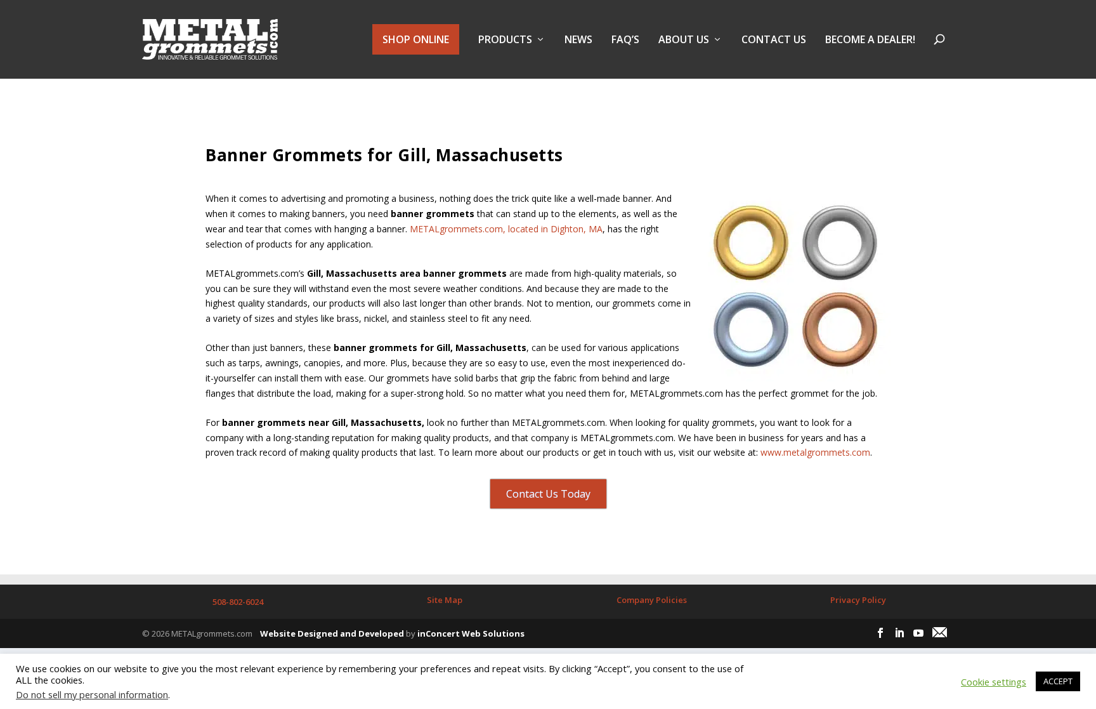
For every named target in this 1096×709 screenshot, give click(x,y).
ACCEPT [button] (1058, 681)
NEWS (578, 40)
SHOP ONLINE (415, 39)
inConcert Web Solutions (471, 633)
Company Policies (651, 600)
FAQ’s (625, 40)
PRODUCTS (505, 40)
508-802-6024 (237, 601)
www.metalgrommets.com (815, 452)
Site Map (444, 600)
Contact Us (773, 40)
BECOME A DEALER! (870, 40)
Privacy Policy (858, 600)
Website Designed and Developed (332, 633)
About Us (683, 40)
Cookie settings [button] (993, 681)
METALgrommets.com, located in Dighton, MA (506, 229)
